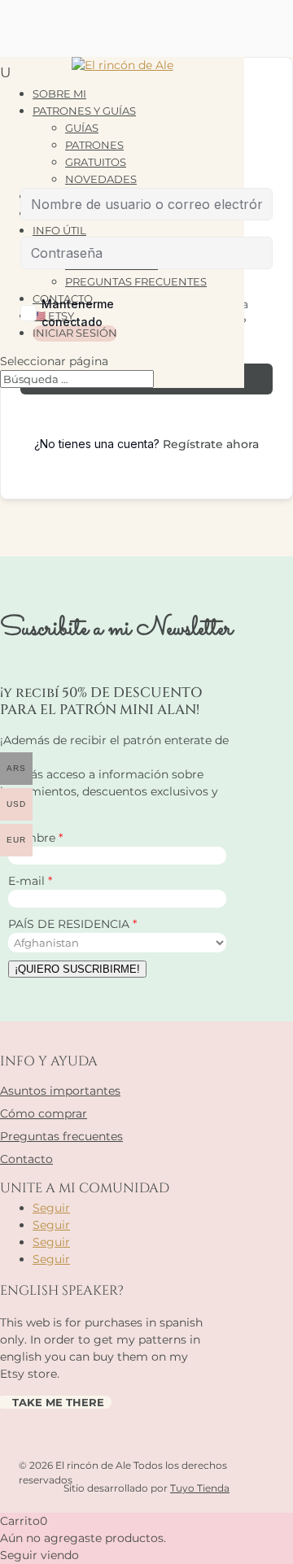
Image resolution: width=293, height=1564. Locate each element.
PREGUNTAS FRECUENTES (136, 281)
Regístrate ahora (211, 444)
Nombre (33, 837)
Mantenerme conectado (78, 313)
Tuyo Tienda (200, 1488)
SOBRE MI (59, 93)
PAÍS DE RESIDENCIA (70, 924)
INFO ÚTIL (59, 230)
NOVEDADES (101, 178)
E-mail (28, 880)
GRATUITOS (95, 161)
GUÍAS (81, 127)
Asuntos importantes (60, 1090)
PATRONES (94, 144)
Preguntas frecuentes (61, 1136)
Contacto (26, 1159)
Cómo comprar (43, 1113)
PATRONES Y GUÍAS (84, 110)
